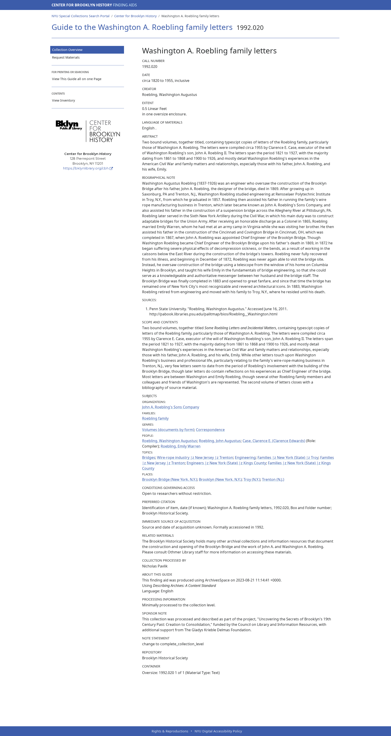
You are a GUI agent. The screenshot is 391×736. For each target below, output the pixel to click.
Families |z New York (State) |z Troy (287, 457)
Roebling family (155, 418)
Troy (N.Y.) (251, 479)
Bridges (148, 457)
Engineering (245, 457)
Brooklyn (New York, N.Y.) (220, 479)
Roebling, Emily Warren (180, 446)
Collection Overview (67, 50)
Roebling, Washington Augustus (169, 440)
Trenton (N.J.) (273, 479)
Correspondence (210, 429)
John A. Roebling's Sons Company (170, 407)
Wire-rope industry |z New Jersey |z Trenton (195, 457)
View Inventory (63, 100)
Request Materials (66, 57)
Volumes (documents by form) (168, 429)
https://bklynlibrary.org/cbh (86, 168)
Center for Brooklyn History (82, 4)
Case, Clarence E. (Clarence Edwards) (274, 440)
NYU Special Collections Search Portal (81, 16)
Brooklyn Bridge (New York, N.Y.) (169, 479)
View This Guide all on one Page (76, 79)
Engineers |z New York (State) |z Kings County (226, 462)
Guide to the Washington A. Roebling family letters (158, 27)
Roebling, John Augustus (220, 440)
